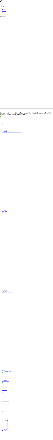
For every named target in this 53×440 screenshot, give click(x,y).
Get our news (4, 12)
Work (3, 8)
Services (3, 13)
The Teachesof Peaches (4, 11)
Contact (3, 14)
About (3, 9)
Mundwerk (43, 110)
